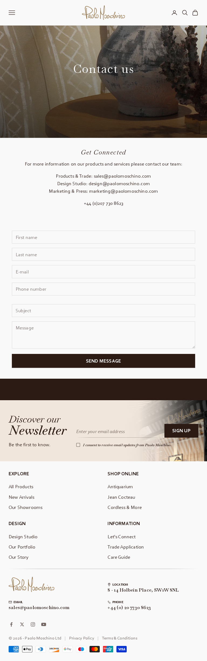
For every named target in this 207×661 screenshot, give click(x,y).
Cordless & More (125, 507)
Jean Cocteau (121, 497)
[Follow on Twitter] (22, 624)
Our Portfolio (22, 547)
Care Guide (119, 557)
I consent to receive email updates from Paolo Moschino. (127, 445)
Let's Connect (122, 536)
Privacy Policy (81, 638)
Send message (103, 361)
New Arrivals (21, 497)
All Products (21, 486)
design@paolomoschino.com (119, 183)
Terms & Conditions (119, 638)
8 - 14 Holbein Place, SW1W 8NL (143, 590)
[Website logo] (31, 584)
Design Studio (23, 536)
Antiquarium (120, 486)
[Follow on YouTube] (43, 624)
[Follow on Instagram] (33, 624)
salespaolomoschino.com (39, 607)
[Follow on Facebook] (11, 624)
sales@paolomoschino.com (122, 176)
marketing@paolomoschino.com (123, 191)
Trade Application (126, 547)
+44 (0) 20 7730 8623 (129, 607)
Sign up (181, 430)
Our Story (19, 557)
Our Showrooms (25, 507)
